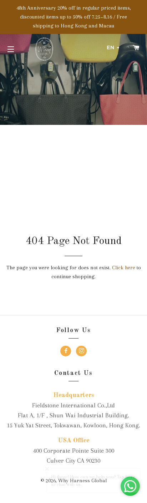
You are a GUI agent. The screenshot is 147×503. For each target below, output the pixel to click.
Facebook (66, 352)
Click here (123, 267)
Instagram (81, 352)
